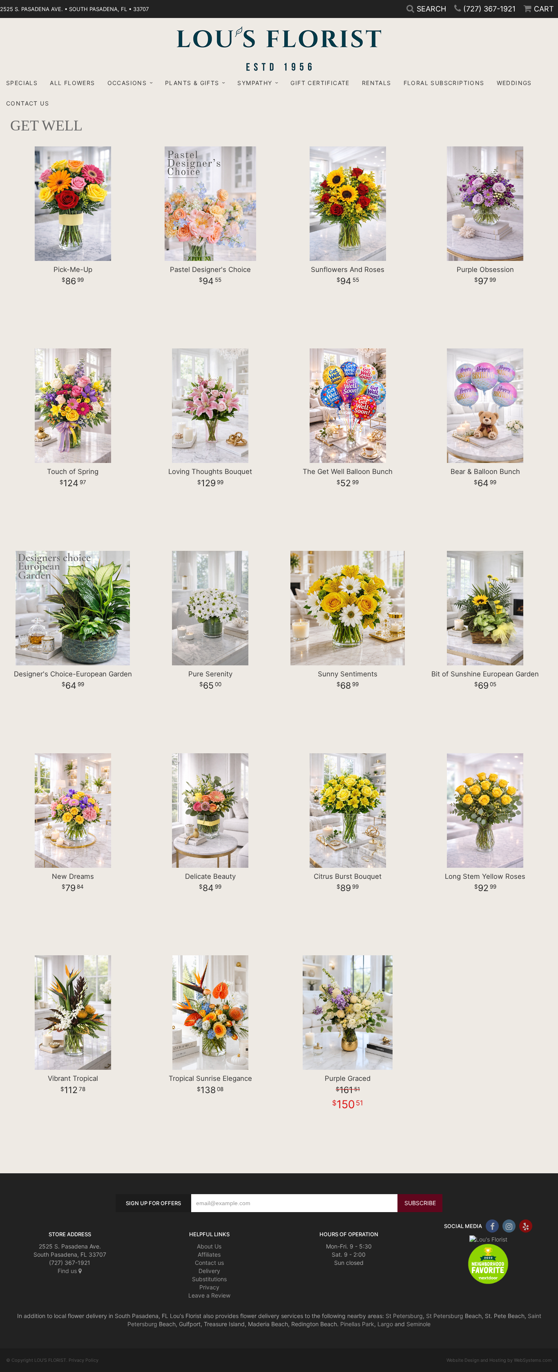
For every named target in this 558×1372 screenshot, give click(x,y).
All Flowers (72, 82)
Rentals (376, 82)
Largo (385, 1323)
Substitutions (209, 1278)
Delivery (209, 1270)
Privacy (209, 1287)
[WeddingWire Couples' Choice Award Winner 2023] (488, 1238)
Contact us (209, 1262)
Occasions (127, 82)
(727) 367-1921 (489, 8)
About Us (209, 1246)
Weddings (514, 82)
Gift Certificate (319, 82)
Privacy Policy (83, 1360)
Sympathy (254, 82)
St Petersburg (404, 1315)
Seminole (418, 1323)
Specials (22, 82)
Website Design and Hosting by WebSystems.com (499, 1360)
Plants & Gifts (192, 82)
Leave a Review (209, 1295)
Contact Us (27, 103)
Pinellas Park (357, 1323)
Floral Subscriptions (444, 82)
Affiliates (209, 1254)
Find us (68, 1270)
